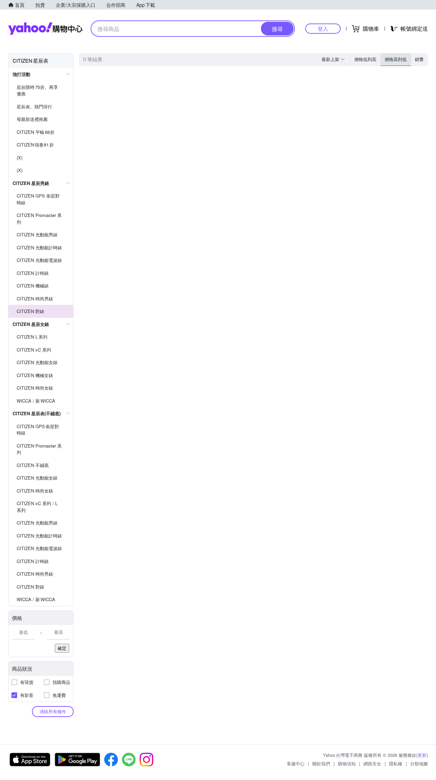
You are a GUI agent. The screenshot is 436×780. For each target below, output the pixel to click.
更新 (422, 755)
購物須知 (347, 763)
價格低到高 (365, 59)
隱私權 (395, 763)
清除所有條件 (53, 711)
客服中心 (296, 763)
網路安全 (372, 763)
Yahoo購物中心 (45, 28)
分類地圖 (419, 763)
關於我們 (321, 763)
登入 (323, 28)
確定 (62, 648)
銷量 (419, 59)
